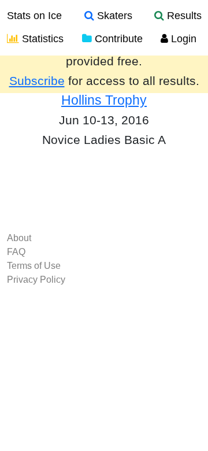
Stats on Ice (34, 15)
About (19, 238)
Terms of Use (34, 266)
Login (182, 39)
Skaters (113, 15)
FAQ (16, 252)
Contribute (117, 39)
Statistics (41, 39)
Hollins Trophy (104, 100)
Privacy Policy (36, 279)
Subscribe (37, 81)
